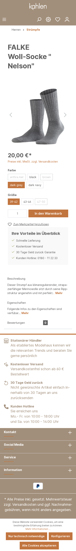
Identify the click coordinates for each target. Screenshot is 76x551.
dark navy (34, 185)
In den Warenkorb (48, 213)
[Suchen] (39, 19)
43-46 (27, 201)
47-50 (41, 201)
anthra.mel (16, 177)
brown (46, 177)
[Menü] (4, 19)
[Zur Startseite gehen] (38, 6)
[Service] (48, 19)
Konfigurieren (60, 536)
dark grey (16, 185)
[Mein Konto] (67, 19)
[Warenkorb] (74, 16)
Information (13, 470)
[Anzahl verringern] (12, 214)
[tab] (38, 285)
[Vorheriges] (11, 114)
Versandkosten (24, 504)
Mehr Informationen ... (38, 528)
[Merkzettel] (57, 19)
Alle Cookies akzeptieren (39, 545)
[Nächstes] (65, 114)
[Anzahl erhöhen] (23, 214)
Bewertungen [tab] (26, 322)
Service (10, 457)
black (32, 177)
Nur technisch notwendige (26, 536)
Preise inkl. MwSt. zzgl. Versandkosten (33, 161)
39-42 (14, 201)
